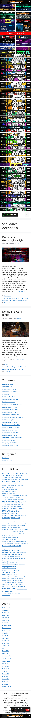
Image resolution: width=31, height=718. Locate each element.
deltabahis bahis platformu (21, 479)
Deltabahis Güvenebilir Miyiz (12, 239)
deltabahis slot (18, 556)
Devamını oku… (21, 291)
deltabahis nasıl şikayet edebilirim (8, 541)
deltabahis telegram (7, 560)
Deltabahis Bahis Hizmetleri (10, 399)
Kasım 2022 (5, 679)
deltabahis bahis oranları (8, 479)
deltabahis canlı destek (9, 491)
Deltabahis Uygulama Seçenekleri (12, 417)
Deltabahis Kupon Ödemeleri (10, 427)
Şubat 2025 (5, 612)
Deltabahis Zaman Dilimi (9, 422)
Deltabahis (7, 296)
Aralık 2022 (5, 676)
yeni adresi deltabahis (21, 300)
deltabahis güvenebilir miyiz (12, 298)
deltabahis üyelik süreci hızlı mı (8, 582)
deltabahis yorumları (6, 578)
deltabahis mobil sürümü (7, 533)
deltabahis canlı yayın (6, 497)
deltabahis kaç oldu (21, 529)
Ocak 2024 (5, 643)
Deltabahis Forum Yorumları (10, 432)
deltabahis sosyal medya (7, 558)
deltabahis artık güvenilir (11, 367)
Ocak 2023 (5, 674)
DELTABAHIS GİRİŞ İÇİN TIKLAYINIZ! (15, 33)
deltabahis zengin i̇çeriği (7, 580)
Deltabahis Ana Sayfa (8, 397)
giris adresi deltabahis (8, 584)
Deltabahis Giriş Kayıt (8, 420)
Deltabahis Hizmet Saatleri (10, 430)
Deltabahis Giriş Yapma (9, 389)
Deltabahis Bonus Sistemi (10, 445)
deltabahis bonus (19, 485)
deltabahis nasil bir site (9, 539)
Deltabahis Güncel (7, 515)
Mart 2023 (5, 669)
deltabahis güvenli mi (24, 521)
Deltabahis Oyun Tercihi (9, 407)
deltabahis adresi (6, 477)
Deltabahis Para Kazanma (10, 409)
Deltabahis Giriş (7, 386)
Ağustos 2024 (6, 625)
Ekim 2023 (5, 651)
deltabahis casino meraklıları (18, 499)
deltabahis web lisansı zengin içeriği (9, 566)
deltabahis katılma (16, 527)
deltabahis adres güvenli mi (18, 475)
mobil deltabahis (22, 589)
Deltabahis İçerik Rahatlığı (10, 412)
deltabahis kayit (7, 529)
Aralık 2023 (5, 646)
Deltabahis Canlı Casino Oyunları (10, 489)
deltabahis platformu (6, 595)
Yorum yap (7, 303)
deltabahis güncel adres (20, 515)
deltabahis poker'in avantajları (8, 547)
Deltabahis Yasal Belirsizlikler (11, 425)
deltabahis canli (8, 487)
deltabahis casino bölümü (16, 497)
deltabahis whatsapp (9, 568)
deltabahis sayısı (22, 552)
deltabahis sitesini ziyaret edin (8, 556)
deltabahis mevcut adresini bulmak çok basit (11, 593)
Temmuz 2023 (6, 658)
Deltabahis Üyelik (17, 580)
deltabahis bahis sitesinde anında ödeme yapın (11, 483)
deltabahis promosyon (10, 550)
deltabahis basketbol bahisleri (8, 485)
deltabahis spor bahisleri (19, 558)
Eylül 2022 (5, 684)
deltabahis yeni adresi (8, 572)
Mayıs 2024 (5, 633)
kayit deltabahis (9, 589)
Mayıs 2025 (5, 610)
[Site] (15, 56)
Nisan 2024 (5, 635)
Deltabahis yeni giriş (9, 574)
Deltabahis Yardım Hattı (9, 435)
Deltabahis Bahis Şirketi (9, 392)
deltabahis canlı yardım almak (21, 495)
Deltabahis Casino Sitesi (14, 501)
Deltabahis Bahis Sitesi (11, 481)
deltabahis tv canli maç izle (10, 564)
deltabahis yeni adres (10, 570)
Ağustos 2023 (6, 656)
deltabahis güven (24, 517)
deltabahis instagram (19, 525)
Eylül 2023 (5, 653)
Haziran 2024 (6, 630)
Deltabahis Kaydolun (8, 402)
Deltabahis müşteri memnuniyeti (10, 537)
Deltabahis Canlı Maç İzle (8, 495)
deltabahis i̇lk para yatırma (7, 527)
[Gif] (15, 90)
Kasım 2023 (5, 648)
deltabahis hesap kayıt (23, 523)
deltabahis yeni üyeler (23, 576)
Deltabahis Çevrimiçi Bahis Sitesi (12, 404)
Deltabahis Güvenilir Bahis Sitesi (12, 437)
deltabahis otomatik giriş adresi (21, 543)
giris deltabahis (20, 584)
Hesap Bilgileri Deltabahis (10, 443)
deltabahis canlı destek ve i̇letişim (8, 493)
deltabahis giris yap (22, 508)
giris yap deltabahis (8, 586)
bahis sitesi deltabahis (10, 473)
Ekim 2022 (5, 681)
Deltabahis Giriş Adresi (9, 513)
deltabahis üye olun (18, 582)
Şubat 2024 (5, 640)
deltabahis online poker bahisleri (8, 543)
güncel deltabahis (20, 586)
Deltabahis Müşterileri (8, 440)
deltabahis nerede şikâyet (21, 541)
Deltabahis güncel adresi (11, 518)
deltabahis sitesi (17, 554)
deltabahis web (22, 564)
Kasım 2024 (5, 617)
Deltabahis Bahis (16, 477)
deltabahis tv (16, 560)
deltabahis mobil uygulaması (9, 535)
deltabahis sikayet (6, 554)
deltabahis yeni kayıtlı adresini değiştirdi (10, 576)
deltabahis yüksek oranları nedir (17, 578)
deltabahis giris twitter (9, 508)
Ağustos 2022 (6, 686)
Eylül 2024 (5, 623)
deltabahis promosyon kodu (10, 552)
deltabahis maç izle (17, 532)
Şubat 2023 (5, 671)
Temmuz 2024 (6, 628)
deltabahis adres (7, 475)
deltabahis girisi (18, 506)
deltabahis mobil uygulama (19, 533)
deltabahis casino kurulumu (7, 499)
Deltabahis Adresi (7, 384)
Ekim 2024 (5, 620)
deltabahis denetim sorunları (7, 504)
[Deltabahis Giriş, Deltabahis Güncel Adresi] (10, 214)
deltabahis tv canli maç (9, 562)
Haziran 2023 (6, 661)
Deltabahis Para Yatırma (11, 546)
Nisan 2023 (5, 666)
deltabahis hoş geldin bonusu (8, 525)
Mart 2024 (5, 638)
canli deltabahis (23, 473)
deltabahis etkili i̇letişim (18, 504)
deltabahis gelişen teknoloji (7, 506)
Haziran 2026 (6, 607)
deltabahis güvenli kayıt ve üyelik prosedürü (10, 521)
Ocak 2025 (5, 615)
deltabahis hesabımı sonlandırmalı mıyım (10, 523)
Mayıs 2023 (5, 663)
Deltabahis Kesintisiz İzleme (10, 414)
